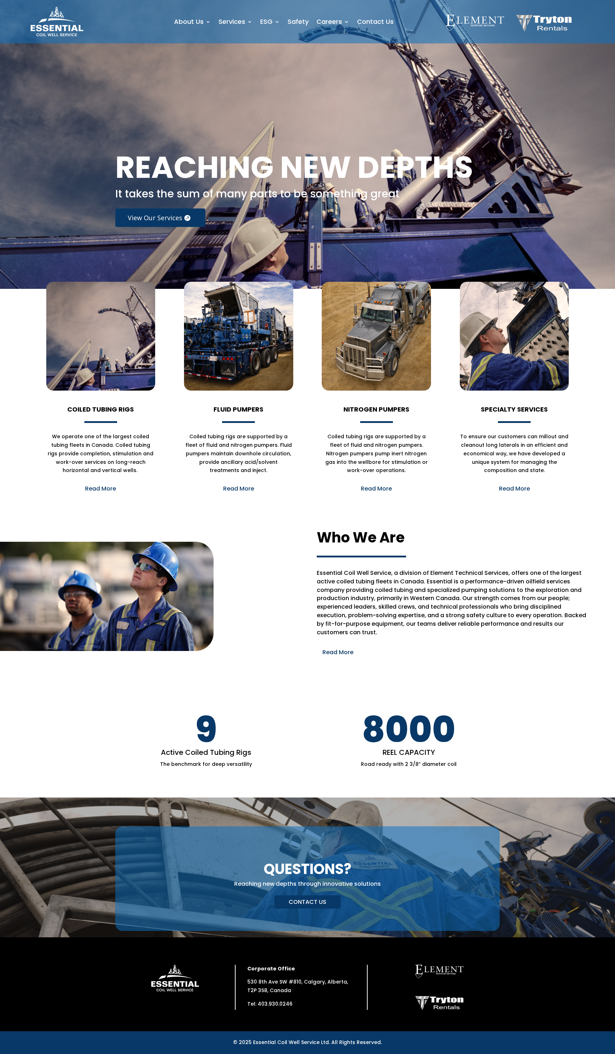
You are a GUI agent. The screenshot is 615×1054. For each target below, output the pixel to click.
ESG (266, 22)
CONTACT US (307, 902)
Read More (100, 488)
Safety (298, 22)
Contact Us (375, 22)
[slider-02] (307, 287)
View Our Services (155, 217)
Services (232, 22)
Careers (329, 22)
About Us (189, 22)
